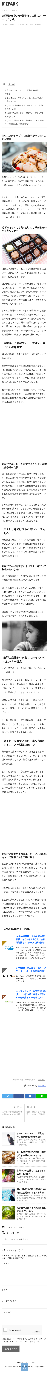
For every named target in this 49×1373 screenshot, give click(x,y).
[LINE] (41, 1096)
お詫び (32, 24)
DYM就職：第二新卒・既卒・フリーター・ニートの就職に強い (31, 969)
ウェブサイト (7, 1312)
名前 (4, 1289)
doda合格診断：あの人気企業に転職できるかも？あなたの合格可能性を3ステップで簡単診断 (31, 939)
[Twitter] (7, 1096)
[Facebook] (18, 1096)
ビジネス (13, 10)
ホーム (4, 10)
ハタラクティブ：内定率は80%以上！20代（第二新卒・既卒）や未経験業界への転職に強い (31, 994)
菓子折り (38, 24)
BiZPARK (42, 1085)
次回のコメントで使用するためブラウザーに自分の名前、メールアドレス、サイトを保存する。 (25, 1340)
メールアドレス (9, 1301)
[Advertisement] (24, 55)
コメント (5, 1263)
